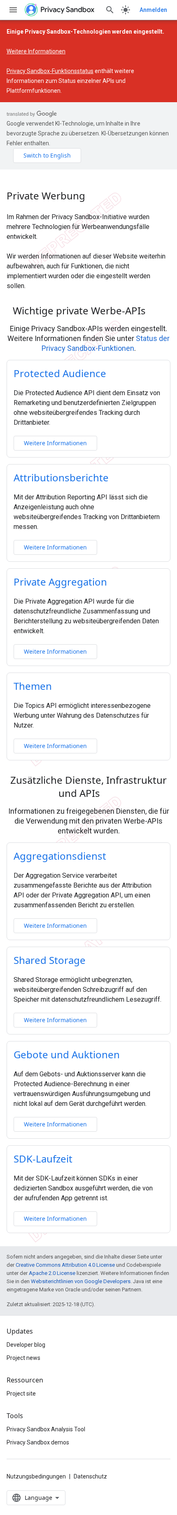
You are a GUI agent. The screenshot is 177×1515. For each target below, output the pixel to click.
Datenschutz (90, 1476)
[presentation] (88, 310)
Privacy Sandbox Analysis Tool (46, 1429)
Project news (23, 1358)
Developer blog (26, 1344)
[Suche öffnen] (110, 10)
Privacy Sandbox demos (38, 1442)
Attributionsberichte (61, 477)
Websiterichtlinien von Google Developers (80, 1281)
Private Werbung (46, 195)
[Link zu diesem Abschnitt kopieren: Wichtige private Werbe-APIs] (156, 312)
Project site (21, 1393)
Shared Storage (50, 960)
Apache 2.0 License (52, 1273)
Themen (33, 686)
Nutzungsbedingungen (36, 1476)
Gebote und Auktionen (67, 1054)
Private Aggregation (60, 581)
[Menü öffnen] (13, 10)
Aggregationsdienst (60, 856)
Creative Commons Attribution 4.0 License (65, 1265)
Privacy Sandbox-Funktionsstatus (50, 71)
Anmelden (153, 10)
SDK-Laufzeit (43, 1158)
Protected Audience (60, 373)
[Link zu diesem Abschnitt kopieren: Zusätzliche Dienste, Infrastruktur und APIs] (110, 794)
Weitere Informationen (36, 51)
